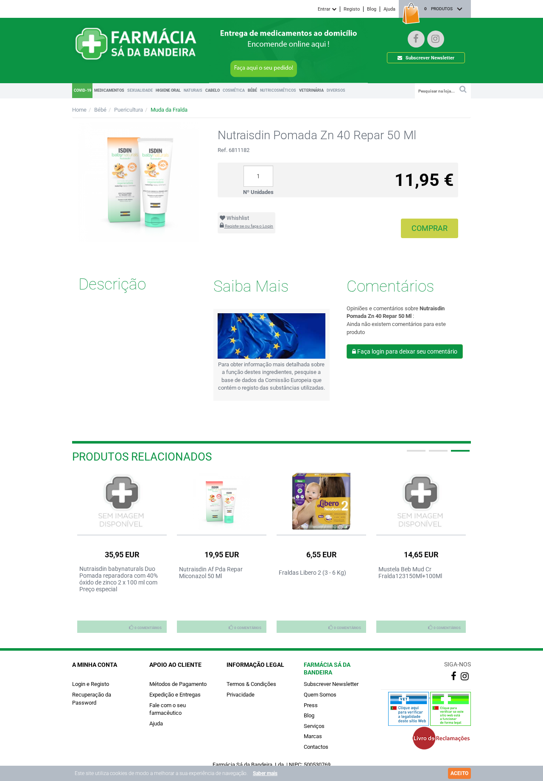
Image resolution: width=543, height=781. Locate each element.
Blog (371, 9)
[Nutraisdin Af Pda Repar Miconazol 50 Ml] (221, 501)
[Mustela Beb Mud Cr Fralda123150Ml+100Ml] (421, 501)
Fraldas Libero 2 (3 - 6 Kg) (312, 572)
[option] (122, 552)
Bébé (100, 110)
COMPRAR (429, 228)
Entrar (325, 9)
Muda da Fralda (169, 110)
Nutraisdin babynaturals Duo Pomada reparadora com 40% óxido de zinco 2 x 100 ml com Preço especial (118, 579)
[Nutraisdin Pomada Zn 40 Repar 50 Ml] (138, 182)
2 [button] (437, 454)
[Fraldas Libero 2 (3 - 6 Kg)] (321, 501)
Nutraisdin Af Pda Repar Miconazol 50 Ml (211, 572)
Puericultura (128, 110)
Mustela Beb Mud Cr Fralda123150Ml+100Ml (410, 572)
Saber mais (265, 773)
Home (79, 110)
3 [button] (459, 454)
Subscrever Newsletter (429, 58)
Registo (352, 9)
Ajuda (389, 9)
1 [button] (415, 454)
